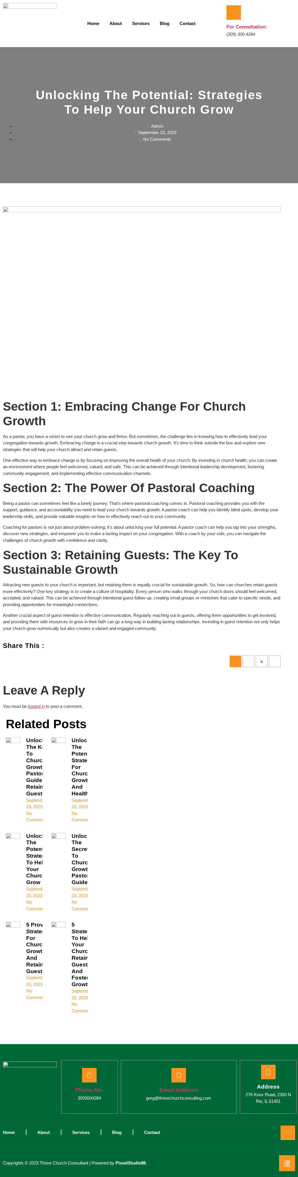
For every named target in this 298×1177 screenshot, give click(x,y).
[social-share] (235, 661)
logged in (36, 706)
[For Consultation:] (233, 12)
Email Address (178, 1090)
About (115, 23)
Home (93, 23)
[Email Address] (178, 1075)
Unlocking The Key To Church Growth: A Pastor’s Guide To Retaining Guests (40, 766)
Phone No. (89, 1090)
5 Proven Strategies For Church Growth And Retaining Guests (39, 948)
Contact (188, 23)
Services (141, 23)
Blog (164, 23)
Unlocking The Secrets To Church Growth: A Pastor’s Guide (85, 859)
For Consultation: (246, 27)
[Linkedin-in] (288, 1133)
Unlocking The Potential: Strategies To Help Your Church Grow (40, 859)
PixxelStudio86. (131, 1162)
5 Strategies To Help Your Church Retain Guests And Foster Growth (85, 954)
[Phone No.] (89, 1075)
